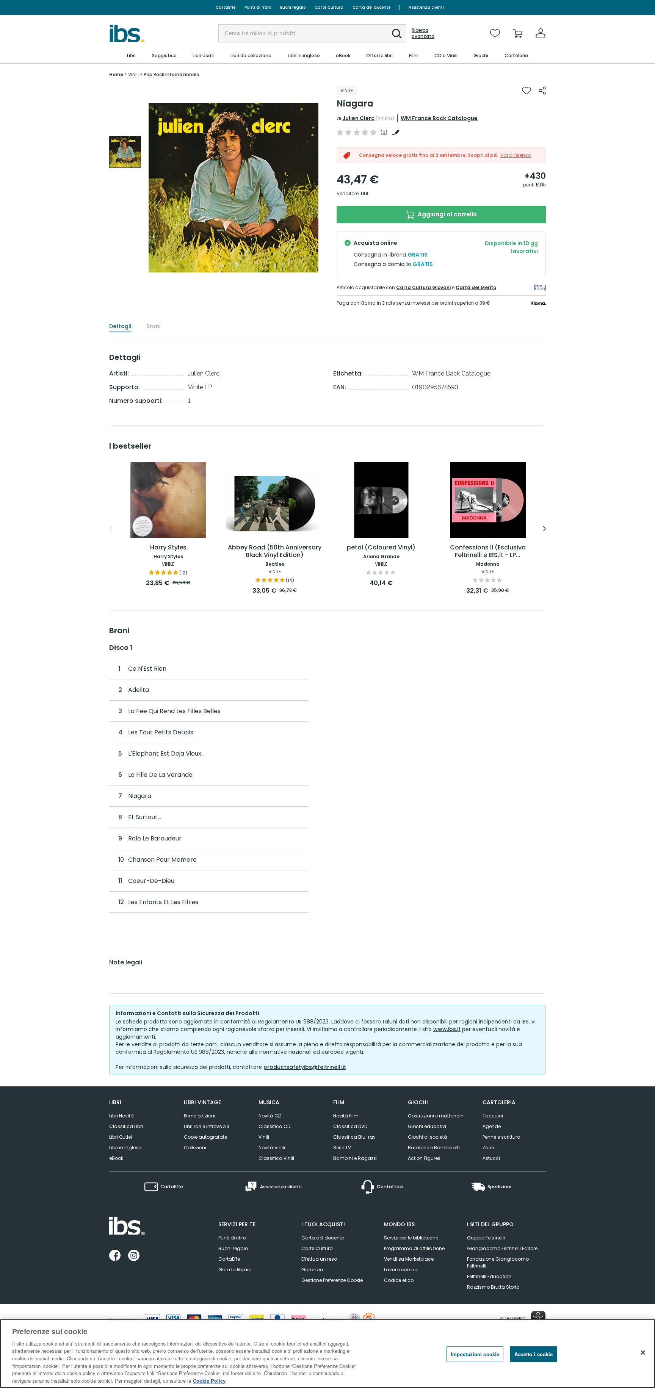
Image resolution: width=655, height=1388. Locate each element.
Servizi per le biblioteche (411, 1238)
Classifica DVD (350, 1126)
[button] (396, 33)
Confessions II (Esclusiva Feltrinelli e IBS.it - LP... (488, 551)
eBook (116, 1158)
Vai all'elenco (515, 155)
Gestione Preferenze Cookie (332, 1280)
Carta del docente (371, 7)
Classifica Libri (126, 1126)
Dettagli (120, 326)
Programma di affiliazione (414, 1248)
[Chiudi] (643, 1352)
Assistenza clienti (426, 7)
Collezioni (195, 1147)
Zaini (488, 1147)
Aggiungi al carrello (446, 214)
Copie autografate (205, 1137)
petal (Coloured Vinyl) (381, 548)
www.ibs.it (447, 1029)
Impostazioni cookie (475, 1354)
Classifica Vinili (276, 1158)
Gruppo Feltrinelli (486, 1238)
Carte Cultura (329, 7)
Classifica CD (274, 1126)
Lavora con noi (401, 1269)
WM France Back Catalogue (439, 118)
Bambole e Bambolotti (434, 1147)
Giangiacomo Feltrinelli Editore (502, 1248)
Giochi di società (427, 1137)
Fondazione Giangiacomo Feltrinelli (498, 1262)
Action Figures (424, 1158)
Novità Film (346, 1116)
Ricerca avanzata (423, 33)
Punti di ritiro (257, 7)
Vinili (264, 1137)
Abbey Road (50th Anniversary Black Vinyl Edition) (274, 551)
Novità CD (270, 1116)
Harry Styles (168, 548)
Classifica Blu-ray (354, 1137)
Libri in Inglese (125, 1147)
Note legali (125, 962)
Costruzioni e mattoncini (436, 1116)
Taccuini (493, 1116)
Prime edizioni (199, 1116)
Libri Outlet (120, 1137)
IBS (364, 193)
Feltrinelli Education (489, 1276)
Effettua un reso (319, 1259)
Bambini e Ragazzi (355, 1158)
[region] (327, 1353)
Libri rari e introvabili (206, 1126)
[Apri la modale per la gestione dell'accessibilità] (538, 1317)
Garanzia (312, 1269)
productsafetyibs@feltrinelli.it (304, 1067)
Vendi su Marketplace (409, 1259)
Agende (492, 1126)
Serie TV (342, 1147)
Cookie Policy (209, 1380)
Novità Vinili (272, 1147)
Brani (153, 326)
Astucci (491, 1158)
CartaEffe (225, 7)
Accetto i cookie (533, 1354)
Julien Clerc (358, 118)
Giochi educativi (427, 1126)
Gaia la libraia (235, 1269)
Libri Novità (121, 1116)
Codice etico (399, 1280)
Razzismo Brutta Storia (493, 1287)
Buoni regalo (293, 7)
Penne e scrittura (501, 1137)
